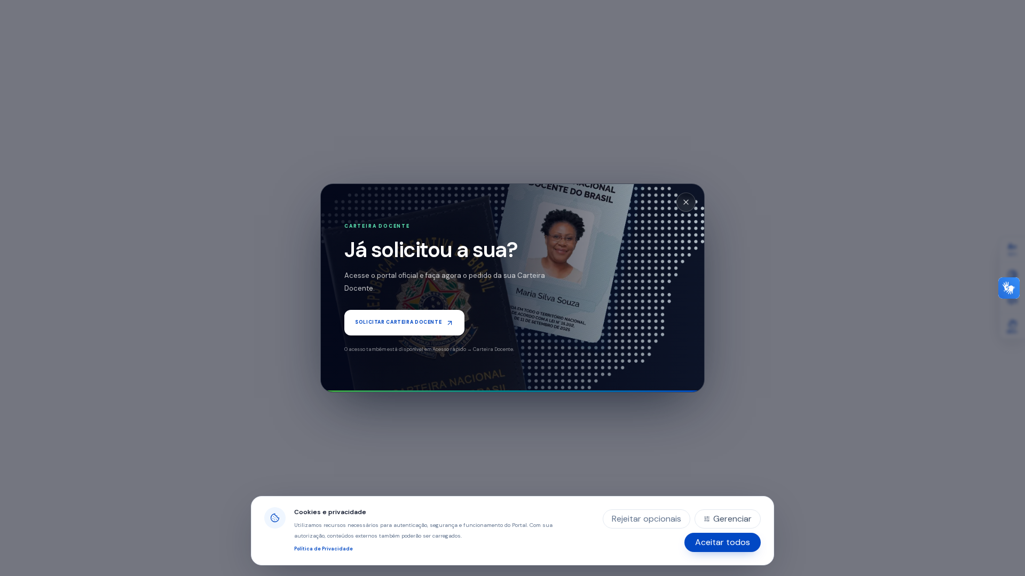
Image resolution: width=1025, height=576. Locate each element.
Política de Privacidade (323, 549)
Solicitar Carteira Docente (398, 322)
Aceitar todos (722, 542)
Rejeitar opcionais (646, 518)
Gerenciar (732, 518)
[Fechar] (686, 202)
